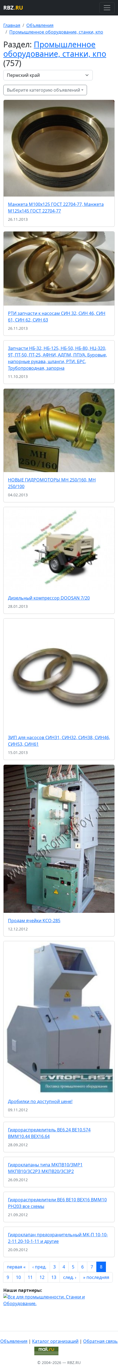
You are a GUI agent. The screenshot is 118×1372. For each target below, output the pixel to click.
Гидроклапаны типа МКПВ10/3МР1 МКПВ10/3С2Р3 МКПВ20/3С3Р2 (45, 1168)
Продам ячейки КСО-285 (34, 921)
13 (53, 1277)
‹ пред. (39, 1267)
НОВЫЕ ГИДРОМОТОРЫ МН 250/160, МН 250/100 (52, 483)
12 (42, 1277)
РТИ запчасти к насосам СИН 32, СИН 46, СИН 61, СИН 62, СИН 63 (56, 316)
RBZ (13, 7)
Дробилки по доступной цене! (40, 1101)
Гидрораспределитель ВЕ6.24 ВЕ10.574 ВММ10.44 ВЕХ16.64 (49, 1133)
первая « (16, 1267)
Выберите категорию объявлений (43, 90)
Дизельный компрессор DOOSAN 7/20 (49, 598)
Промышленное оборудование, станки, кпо (56, 32)
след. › (69, 1277)
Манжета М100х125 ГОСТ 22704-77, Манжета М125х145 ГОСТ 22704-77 (56, 207)
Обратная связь (100, 1341)
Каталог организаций (55, 1341)
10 (18, 1277)
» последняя (96, 1277)
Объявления (40, 25)
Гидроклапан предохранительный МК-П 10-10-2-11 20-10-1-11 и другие (58, 1238)
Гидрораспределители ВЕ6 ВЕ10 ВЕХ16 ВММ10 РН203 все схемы (57, 1203)
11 (30, 1277)
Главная (11, 25)
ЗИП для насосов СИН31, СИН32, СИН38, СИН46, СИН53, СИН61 (59, 740)
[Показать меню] (107, 7)
